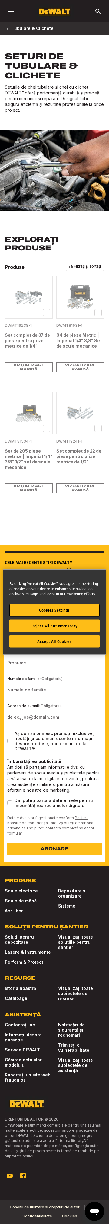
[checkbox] (46, 312)
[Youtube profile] (10, 1176)
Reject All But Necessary (54, 625)
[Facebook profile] (23, 1176)
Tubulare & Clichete (33, 28)
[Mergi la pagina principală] (54, 11)
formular (14, 833)
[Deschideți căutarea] (98, 11)
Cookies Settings (54, 610)
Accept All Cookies (54, 641)
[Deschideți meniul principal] (11, 11)
